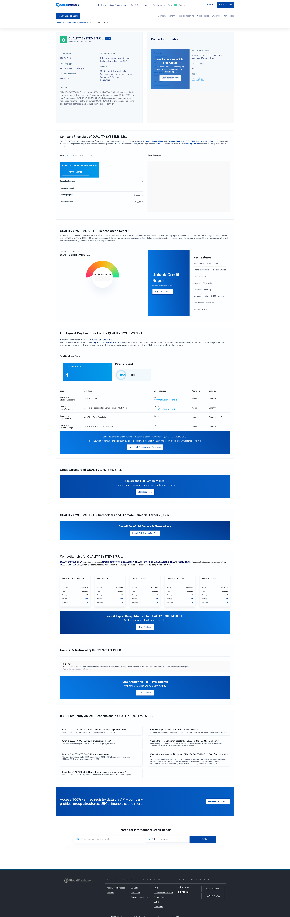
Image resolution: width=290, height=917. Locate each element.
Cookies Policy (159, 897)
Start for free (75, 172)
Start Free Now (145, 492)
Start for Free (225, 4)
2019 (81, 155)
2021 (69, 155)
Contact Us (135, 892)
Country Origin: (198, 63)
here (155, 345)
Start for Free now (170, 77)
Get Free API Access (218, 801)
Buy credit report (163, 291)
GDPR (156, 902)
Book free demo (213, 889)
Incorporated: (66, 53)
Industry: (104, 66)
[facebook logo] (193, 79)
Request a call (213, 896)
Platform (102, 5)
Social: (194, 74)
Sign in (210, 4)
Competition (229, 16)
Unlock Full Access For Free (145, 533)
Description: (65, 87)
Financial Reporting (186, 16)
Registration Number (69, 73)
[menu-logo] (67, 5)
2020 (75, 155)
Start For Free (145, 627)
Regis (172, 5)
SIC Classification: (108, 53)
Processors (158, 906)
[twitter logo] (197, 79)
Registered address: (200, 50)
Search (203, 839)
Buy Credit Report (69, 16)
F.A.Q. (156, 888)
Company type (66, 63)
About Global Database (116, 888)
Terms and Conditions (139, 897)
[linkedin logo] (202, 79)
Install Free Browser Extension (146, 447)
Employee (216, 16)
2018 (86, 155)
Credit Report (203, 16)
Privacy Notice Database (163, 892)
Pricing (182, 5)
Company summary (166, 16)
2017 (92, 155)
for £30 (102, 278)
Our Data (134, 888)
